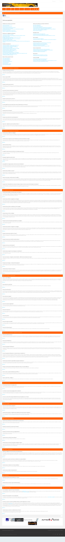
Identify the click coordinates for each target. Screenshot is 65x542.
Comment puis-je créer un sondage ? (7, 47)
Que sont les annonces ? (6, 62)
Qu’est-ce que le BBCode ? (6, 58)
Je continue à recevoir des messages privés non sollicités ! (41, 34)
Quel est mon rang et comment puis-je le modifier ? (9, 40)
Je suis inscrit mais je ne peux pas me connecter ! (9, 27)
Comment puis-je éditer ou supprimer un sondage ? (9, 49)
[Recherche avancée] (62, 1)
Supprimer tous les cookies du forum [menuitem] (54, 530)
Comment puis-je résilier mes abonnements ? (39, 51)
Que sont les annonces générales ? (7, 61)
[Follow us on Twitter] (55, 534)
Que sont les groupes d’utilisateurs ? (38, 26)
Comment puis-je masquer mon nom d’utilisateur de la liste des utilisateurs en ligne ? (14, 35)
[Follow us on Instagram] (57, 534)
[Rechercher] (60, 1)
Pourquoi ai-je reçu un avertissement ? (8, 51)
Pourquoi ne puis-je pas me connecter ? (8, 28)
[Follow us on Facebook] (53, 534)
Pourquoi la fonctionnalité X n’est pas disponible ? (39, 59)
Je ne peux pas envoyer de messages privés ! (39, 33)
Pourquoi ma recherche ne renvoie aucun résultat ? (40, 43)
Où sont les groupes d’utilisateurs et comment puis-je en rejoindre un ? (42, 27)
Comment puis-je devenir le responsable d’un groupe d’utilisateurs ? (42, 28)
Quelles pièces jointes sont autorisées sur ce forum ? (40, 54)
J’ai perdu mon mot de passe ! (7, 29)
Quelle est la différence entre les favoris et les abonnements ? (41, 49)
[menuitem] (17, 9)
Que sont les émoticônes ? (6, 59)
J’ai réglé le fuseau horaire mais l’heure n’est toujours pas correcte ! (12, 37)
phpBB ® (7, 534)
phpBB (3, 160)
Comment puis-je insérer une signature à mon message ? (10, 46)
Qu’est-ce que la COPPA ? (6, 25)
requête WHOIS (10, 503)
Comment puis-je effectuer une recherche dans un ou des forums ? (42, 42)
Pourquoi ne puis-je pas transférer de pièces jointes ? (10, 50)
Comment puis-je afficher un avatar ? (8, 39)
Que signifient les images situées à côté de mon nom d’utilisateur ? (11, 38)
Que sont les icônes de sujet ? (7, 64)
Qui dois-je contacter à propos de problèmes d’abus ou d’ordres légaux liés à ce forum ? (45, 60)
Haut (62, 530)
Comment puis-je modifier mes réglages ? (8, 34)
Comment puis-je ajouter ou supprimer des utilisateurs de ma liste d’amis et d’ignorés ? (44, 39)
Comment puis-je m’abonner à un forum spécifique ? (40, 50)
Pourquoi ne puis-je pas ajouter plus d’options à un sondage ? (11, 48)
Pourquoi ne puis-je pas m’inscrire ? (7, 26)
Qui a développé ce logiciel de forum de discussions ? (40, 58)
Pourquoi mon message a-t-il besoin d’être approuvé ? (10, 54)
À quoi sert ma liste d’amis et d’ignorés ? (38, 38)
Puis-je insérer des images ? (6, 60)
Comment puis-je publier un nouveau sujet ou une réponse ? (11, 45)
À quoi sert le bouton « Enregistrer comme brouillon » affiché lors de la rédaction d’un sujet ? (15, 53)
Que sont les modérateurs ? (37, 25)
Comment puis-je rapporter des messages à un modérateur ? (11, 52)
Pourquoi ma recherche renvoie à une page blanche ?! (40, 44)
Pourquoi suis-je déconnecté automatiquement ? (9, 30)
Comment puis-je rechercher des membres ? (39, 45)
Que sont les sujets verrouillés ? (7, 63)
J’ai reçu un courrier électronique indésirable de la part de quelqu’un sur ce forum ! (44, 35)
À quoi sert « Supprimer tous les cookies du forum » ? (10, 31)
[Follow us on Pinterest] (60, 534)
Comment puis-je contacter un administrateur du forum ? (40, 61)
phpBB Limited (24, 491)
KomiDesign (15, 534)
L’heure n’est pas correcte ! (6, 36)
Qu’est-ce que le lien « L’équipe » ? (37, 30)
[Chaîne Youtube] (62, 534)
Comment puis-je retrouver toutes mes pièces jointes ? (40, 55)
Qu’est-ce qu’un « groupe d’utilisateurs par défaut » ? (40, 29)
